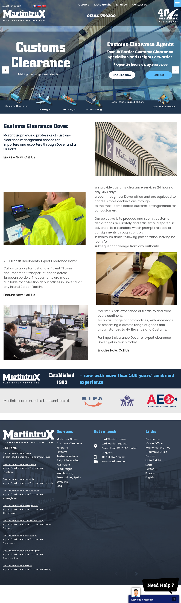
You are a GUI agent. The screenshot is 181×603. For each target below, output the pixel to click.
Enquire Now (13, 157)
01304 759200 (101, 15)
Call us (158, 75)
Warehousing (94, 109)
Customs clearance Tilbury (17, 565)
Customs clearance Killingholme (20, 505)
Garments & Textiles (164, 106)
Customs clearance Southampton (21, 550)
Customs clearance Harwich (18, 479)
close (174, 599)
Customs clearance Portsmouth (20, 535)
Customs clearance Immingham (21, 490)
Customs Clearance (16, 106)
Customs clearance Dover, (17, 453)
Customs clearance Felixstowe (19, 464)
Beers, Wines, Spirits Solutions (128, 102)
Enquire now (122, 75)
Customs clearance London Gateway (23, 520)
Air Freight (44, 109)
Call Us (29, 157)
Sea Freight (69, 109)
